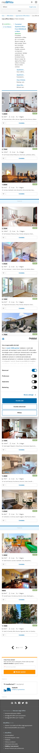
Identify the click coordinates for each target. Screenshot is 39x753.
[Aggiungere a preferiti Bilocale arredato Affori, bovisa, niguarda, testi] (3, 123)
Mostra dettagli (28, 395)
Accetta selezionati (19, 406)
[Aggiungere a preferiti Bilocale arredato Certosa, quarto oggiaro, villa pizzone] (3, 520)
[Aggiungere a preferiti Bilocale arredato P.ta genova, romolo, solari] (3, 485)
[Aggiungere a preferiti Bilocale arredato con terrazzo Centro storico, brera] (3, 272)
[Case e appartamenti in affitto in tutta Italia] (7, 2)
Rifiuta (19, 412)
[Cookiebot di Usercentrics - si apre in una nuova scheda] (29, 339)
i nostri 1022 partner (13, 348)
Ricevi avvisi (21, 672)
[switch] (34, 376)
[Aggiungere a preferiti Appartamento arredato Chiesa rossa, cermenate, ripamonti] (3, 449)
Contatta (21, 123)
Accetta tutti (19, 400)
